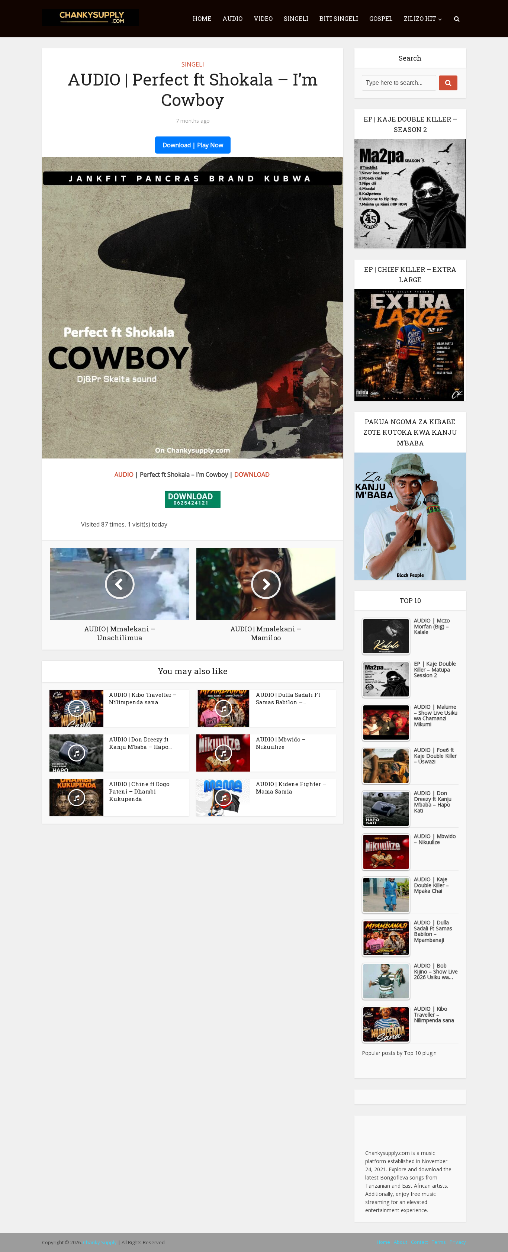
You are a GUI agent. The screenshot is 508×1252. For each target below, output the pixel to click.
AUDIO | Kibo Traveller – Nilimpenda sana (143, 698)
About (400, 1242)
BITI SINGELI (338, 18)
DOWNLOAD (252, 474)
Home (383, 1242)
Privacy (458, 1242)
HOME (202, 18)
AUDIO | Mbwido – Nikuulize (281, 743)
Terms (439, 1242)
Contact (419, 1242)
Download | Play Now (193, 145)
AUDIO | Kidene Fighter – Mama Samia (291, 787)
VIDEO (263, 18)
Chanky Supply (100, 1242)
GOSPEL (381, 18)
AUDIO (232, 18)
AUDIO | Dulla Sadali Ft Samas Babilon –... (288, 698)
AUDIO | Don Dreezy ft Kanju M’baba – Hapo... (140, 743)
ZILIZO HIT (420, 18)
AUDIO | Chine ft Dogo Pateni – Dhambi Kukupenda (139, 791)
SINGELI (296, 18)
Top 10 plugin (420, 1052)
